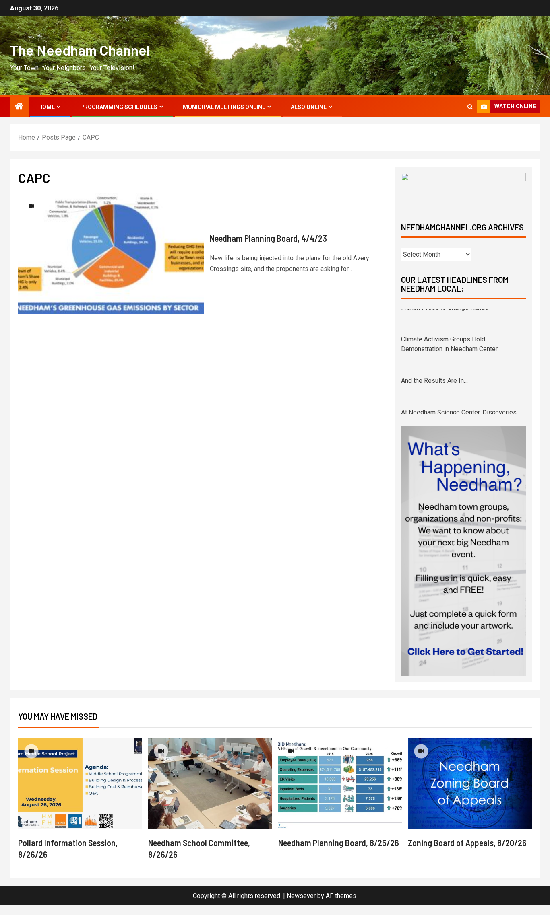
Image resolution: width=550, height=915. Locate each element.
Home (46, 107)
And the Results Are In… (434, 355)
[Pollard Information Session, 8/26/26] (80, 793)
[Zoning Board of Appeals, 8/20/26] (470, 793)
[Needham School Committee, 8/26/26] (210, 793)
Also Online (309, 107)
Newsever (301, 905)
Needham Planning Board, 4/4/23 (268, 238)
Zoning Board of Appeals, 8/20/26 (467, 852)
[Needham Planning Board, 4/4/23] (111, 253)
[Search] (470, 107)
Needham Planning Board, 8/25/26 (338, 852)
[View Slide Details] (463, 191)
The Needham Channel (80, 49)
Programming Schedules (118, 107)
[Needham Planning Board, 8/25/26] (340, 793)
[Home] (19, 107)
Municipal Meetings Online (224, 107)
